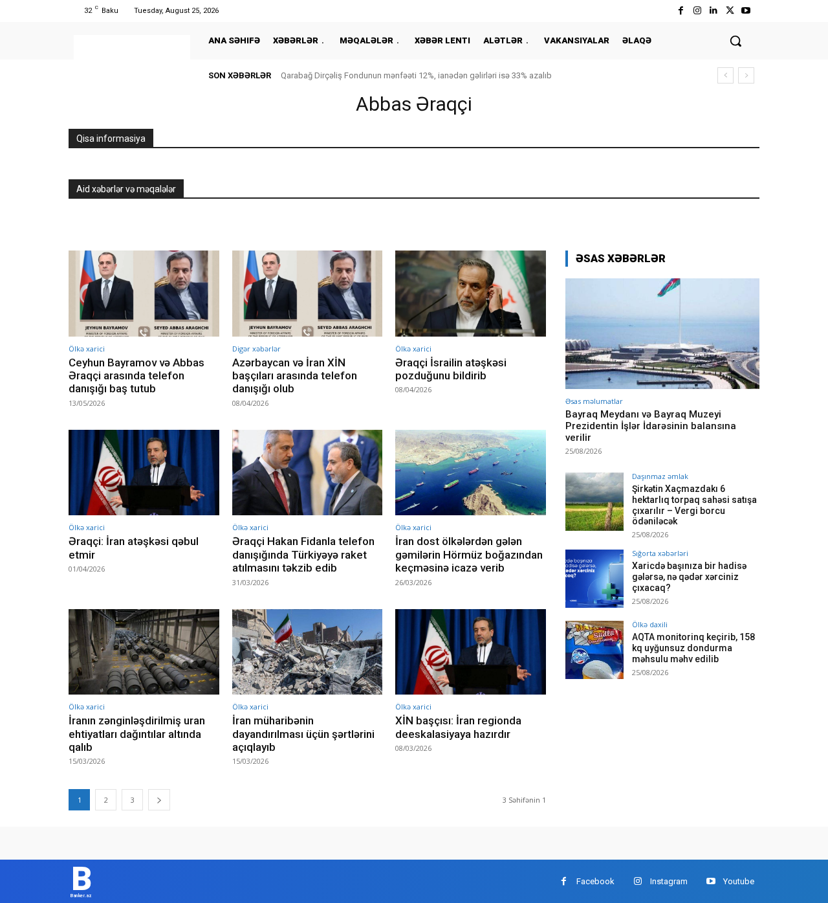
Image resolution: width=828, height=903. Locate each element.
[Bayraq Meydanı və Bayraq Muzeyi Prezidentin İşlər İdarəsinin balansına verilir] (662, 333)
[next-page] (159, 799)
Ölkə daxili (650, 624)
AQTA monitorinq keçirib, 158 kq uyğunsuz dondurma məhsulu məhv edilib (693, 648)
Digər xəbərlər (256, 348)
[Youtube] (746, 11)
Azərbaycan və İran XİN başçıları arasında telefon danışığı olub (294, 376)
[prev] (725, 75)
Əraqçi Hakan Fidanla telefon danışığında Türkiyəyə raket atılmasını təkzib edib (303, 554)
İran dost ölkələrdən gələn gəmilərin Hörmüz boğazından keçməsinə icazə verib (469, 554)
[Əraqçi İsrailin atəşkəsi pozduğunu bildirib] (470, 294)
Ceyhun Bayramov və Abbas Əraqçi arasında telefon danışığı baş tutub (136, 376)
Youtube (738, 881)
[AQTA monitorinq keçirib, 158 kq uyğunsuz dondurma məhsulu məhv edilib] (594, 650)
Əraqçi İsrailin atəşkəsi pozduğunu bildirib (451, 369)
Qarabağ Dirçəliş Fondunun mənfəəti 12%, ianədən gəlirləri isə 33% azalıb (416, 75)
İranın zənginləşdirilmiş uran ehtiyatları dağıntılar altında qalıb (137, 733)
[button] (735, 41)
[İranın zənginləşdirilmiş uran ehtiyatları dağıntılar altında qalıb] (144, 652)
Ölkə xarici (87, 348)
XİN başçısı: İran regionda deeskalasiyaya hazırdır (458, 727)
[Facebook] (681, 11)
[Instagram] (697, 11)
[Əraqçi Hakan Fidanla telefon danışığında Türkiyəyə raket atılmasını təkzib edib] (307, 473)
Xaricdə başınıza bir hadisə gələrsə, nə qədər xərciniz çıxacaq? (689, 577)
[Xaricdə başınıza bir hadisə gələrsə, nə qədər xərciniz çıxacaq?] (594, 579)
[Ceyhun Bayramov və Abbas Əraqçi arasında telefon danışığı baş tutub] (144, 294)
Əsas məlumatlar (594, 401)
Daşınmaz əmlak (660, 476)
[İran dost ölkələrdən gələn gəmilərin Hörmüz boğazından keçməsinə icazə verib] (470, 473)
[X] (730, 11)
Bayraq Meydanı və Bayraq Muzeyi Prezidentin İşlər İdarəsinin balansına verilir (650, 425)
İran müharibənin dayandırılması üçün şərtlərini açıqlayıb (303, 733)
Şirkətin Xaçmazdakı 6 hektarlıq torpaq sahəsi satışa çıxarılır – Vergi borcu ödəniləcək (694, 505)
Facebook (595, 881)
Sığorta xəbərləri (660, 553)
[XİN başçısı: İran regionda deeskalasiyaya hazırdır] (470, 652)
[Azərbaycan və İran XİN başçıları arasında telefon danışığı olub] (307, 294)
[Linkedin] (713, 11)
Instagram (669, 881)
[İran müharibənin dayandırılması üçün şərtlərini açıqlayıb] (307, 652)
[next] (746, 75)
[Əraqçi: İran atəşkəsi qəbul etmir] (144, 473)
